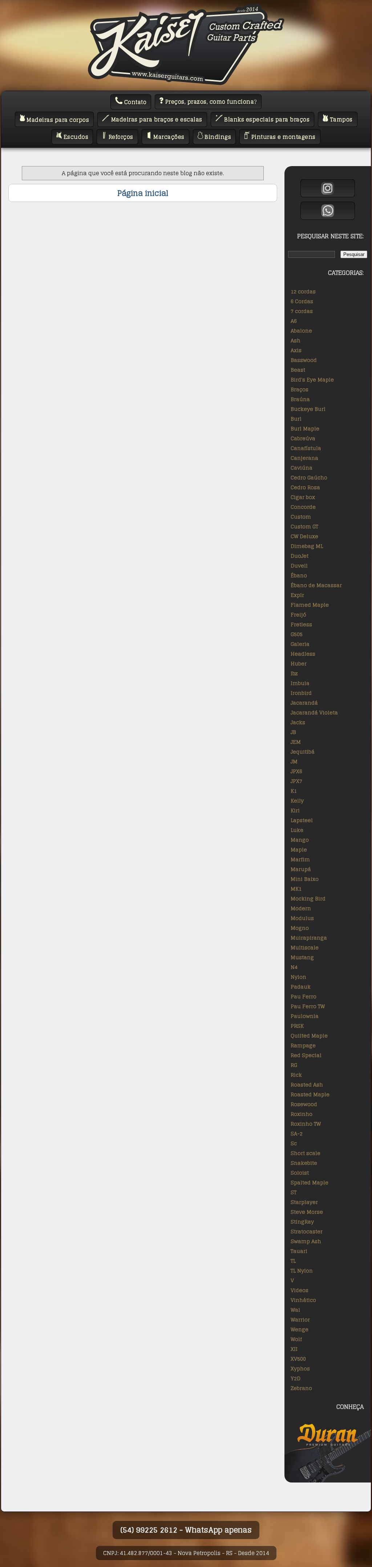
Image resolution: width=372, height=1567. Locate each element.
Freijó (298, 614)
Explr (297, 594)
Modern (301, 908)
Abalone (301, 330)
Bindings (217, 137)
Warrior (300, 1319)
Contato (134, 102)
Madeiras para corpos (57, 119)
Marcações (168, 137)
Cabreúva (303, 438)
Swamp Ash (306, 1241)
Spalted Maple (309, 1182)
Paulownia (305, 1015)
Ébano (299, 575)
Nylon (298, 976)
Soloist (300, 1172)
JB (293, 732)
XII (294, 1348)
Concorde (303, 506)
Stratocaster (307, 1231)
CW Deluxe (304, 536)
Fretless (301, 624)
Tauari (299, 1250)
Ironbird (301, 692)
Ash (295, 340)
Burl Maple (305, 428)
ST (293, 1192)
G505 (297, 634)
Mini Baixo (305, 878)
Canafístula (306, 448)
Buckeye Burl (308, 408)
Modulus (302, 918)
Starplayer (304, 1202)
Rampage (303, 1045)
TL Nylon (302, 1270)
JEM (296, 741)
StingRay (302, 1221)
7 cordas (302, 311)
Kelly (297, 800)
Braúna (300, 399)
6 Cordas (302, 301)
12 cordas (303, 291)
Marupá (301, 869)
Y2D (295, 1378)
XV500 (298, 1358)
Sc (294, 1143)
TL (293, 1260)
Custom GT (304, 526)
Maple (299, 849)
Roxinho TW (306, 1123)
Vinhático (303, 1299)
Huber (299, 663)
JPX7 (296, 780)
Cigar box (303, 497)
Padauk (301, 986)
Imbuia (300, 683)
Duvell (299, 565)
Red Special (306, 1055)
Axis (296, 350)
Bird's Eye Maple (312, 379)
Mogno (300, 927)
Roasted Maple (310, 1094)
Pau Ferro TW (308, 1006)
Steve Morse (307, 1211)
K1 (294, 790)
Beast (298, 369)
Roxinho (301, 1113)
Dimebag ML (307, 545)
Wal (295, 1309)
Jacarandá (304, 702)
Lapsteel (302, 820)
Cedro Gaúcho (309, 477)
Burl (296, 418)
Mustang (302, 957)
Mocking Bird (308, 898)
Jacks (298, 722)
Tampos (340, 119)
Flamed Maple (310, 604)
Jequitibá (303, 751)
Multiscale (305, 947)
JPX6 (296, 771)
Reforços (120, 137)
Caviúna (301, 467)
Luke (297, 829)
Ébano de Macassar (316, 585)
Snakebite (304, 1162)
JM (294, 761)
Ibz (294, 673)
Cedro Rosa (305, 487)
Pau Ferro (303, 996)
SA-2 (297, 1133)
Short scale (305, 1153)
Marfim (300, 859)
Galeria (300, 643)
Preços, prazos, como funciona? (210, 102)
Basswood (304, 359)
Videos (299, 1290)
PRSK (297, 1025)
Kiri (295, 810)
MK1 (296, 888)
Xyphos (300, 1368)
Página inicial (142, 193)
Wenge (299, 1329)
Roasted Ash (307, 1084)
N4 (294, 967)
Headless (303, 653)
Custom (301, 516)
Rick (296, 1074)
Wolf (296, 1339)
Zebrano (301, 1388)
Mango (300, 839)
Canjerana (304, 457)
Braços (299, 389)
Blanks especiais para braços (266, 119)
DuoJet (299, 555)
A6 (294, 320)
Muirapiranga (309, 937)
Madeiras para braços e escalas (155, 119)
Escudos (75, 137)
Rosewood (304, 1104)
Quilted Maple (309, 1035)
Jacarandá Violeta (314, 712)
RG (294, 1064)
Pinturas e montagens (283, 137)
